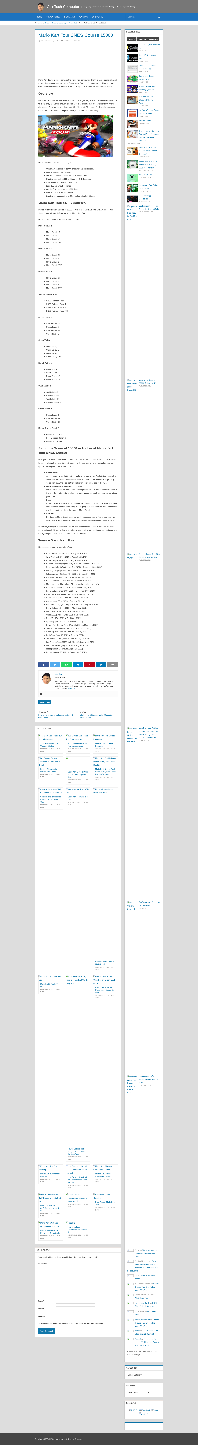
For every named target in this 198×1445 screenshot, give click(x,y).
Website (41, 1317)
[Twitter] (154, 1410)
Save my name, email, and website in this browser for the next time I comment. (72, 1323)
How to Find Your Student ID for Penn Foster (147, 100)
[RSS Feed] (134, 1410)
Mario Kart (45, 702)
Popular (142, 39)
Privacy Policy (53, 17)
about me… (72, 688)
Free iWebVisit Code (147, 121)
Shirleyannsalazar (142, 1320)
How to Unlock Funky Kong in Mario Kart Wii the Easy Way (77, 1151)
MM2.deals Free (145, 175)
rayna (137, 1331)
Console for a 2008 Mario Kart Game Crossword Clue (50, 799)
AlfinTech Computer (63, 7)
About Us (83, 17)
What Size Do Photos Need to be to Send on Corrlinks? (148, 151)
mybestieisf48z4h (142, 1303)
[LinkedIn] (143, 1414)
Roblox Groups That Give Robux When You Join (147, 1287)
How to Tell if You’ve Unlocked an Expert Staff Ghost (105, 990)
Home (39, 17)
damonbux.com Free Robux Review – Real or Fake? (149, 1079)
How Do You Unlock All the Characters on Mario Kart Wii (77, 1179)
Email (41, 1309)
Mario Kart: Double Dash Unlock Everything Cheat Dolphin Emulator (105, 771)
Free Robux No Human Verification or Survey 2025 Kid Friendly (148, 164)
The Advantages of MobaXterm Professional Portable (146, 1253)
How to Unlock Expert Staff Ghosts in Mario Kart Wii (50, 1208)
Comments (153, 39)
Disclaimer (69, 17)
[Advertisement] (78, 59)
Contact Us (97, 17)
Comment (42, 1264)
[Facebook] (145, 1410)
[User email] (41, 694)
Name (41, 1301)
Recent (132, 39)
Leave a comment (72, 41)
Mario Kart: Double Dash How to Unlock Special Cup (78, 774)
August (138, 1339)
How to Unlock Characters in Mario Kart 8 (77, 1229)
